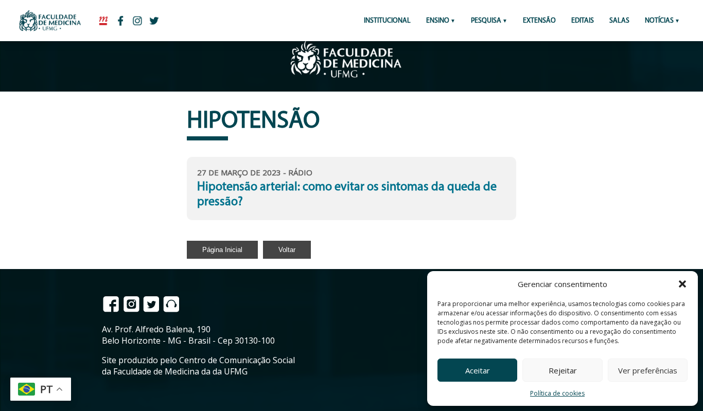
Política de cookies (557, 393)
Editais (582, 21)
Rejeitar (563, 370)
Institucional (387, 21)
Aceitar (477, 370)
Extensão (539, 21)
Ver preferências (647, 370)
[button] (682, 284)
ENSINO (437, 21)
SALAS (619, 21)
